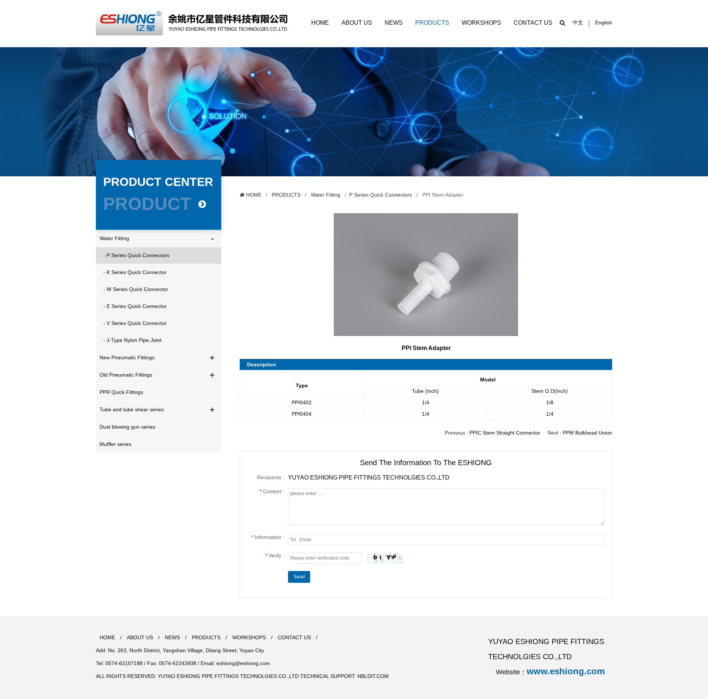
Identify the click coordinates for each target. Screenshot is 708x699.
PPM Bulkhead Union (587, 433)
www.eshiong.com (566, 671)
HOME (320, 23)
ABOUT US (357, 23)
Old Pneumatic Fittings (126, 375)
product (147, 204)
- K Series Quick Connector (135, 272)
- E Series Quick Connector (135, 306)
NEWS (394, 23)
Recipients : (270, 477)
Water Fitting (114, 238)
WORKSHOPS (482, 23)
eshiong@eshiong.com (243, 663)
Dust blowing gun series (127, 427)
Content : (272, 491)
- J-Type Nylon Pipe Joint (132, 340)
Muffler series (115, 444)
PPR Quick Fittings (121, 392)
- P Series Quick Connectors (136, 255)
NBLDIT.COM (373, 676)
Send (299, 576)
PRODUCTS (433, 23)
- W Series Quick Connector (135, 289)
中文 (578, 22)
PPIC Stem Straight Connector (504, 433)
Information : (267, 537)
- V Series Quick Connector (135, 323)
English (603, 22)
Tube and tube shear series (132, 409)
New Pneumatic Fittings (127, 357)
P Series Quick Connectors (380, 195)
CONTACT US (533, 23)
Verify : (274, 555)
